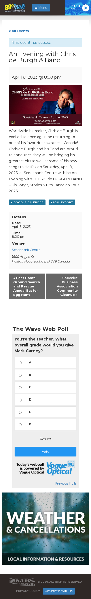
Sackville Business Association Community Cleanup (67, 286)
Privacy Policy (28, 591)
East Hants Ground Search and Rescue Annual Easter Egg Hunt (26, 286)
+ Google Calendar (27, 202)
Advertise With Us (58, 591)
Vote (45, 452)
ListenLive (74, 7)
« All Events (19, 31)
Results (45, 439)
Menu (42, 8)
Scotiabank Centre (26, 250)
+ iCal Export (62, 202)
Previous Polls (65, 483)
